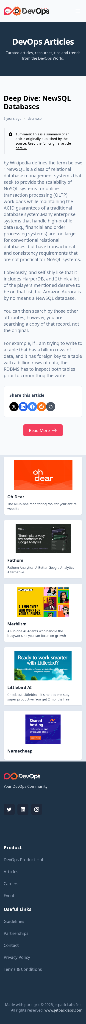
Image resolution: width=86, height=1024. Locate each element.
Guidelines (14, 921)
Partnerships (16, 933)
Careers (11, 883)
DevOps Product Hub (24, 859)
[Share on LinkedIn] (23, 406)
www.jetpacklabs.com (63, 1010)
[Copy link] (50, 406)
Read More (39, 430)
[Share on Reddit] (41, 406)
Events (10, 895)
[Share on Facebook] (32, 406)
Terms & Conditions (23, 969)
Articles (11, 871)
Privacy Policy (17, 957)
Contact (11, 945)
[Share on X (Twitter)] (14, 406)
